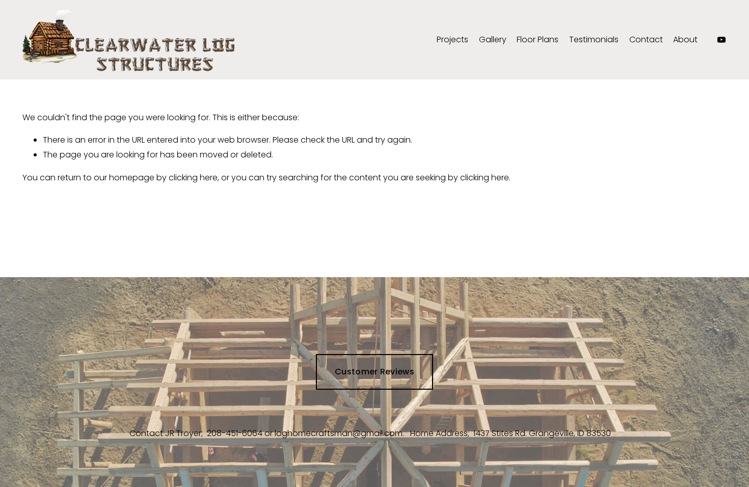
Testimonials (594, 39)
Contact (646, 39)
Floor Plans (537, 39)
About (685, 39)
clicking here (193, 177)
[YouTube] (721, 40)
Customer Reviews (374, 371)
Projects (452, 39)
